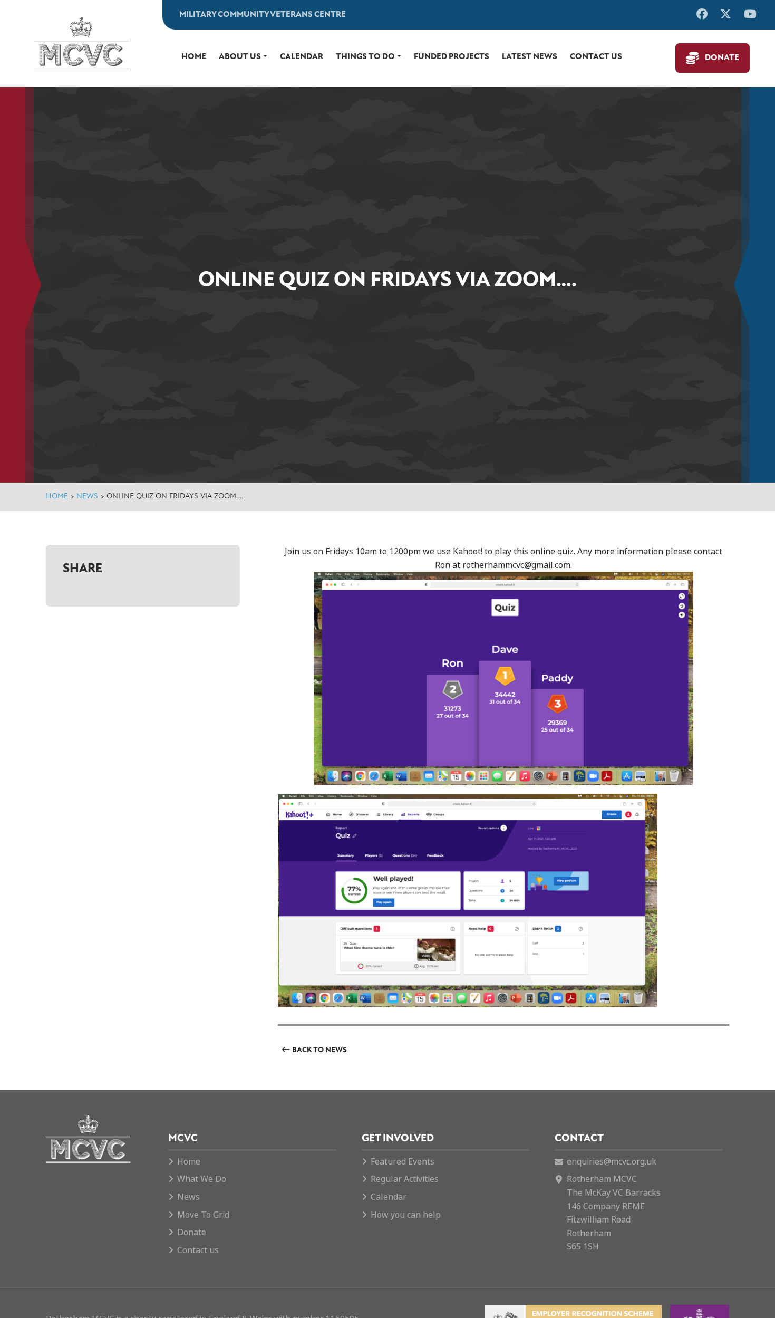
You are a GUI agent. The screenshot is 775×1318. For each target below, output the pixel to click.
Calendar (301, 57)
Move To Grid (203, 1215)
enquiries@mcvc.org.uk (611, 1162)
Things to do (365, 57)
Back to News (319, 1050)
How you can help (406, 1215)
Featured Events (402, 1162)
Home (193, 57)
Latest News (529, 57)
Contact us (596, 57)
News (87, 497)
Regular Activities (405, 1179)
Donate (722, 58)
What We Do (201, 1179)
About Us (240, 57)
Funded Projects (451, 57)
